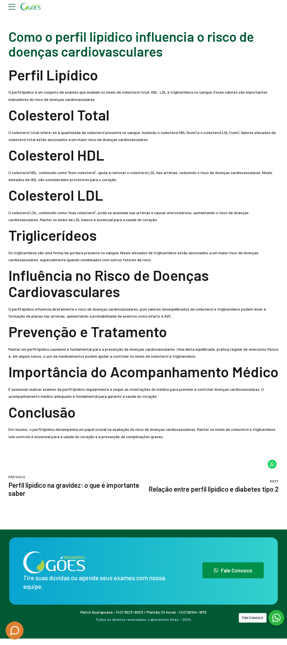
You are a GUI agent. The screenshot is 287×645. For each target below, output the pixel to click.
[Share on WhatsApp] (272, 464)
